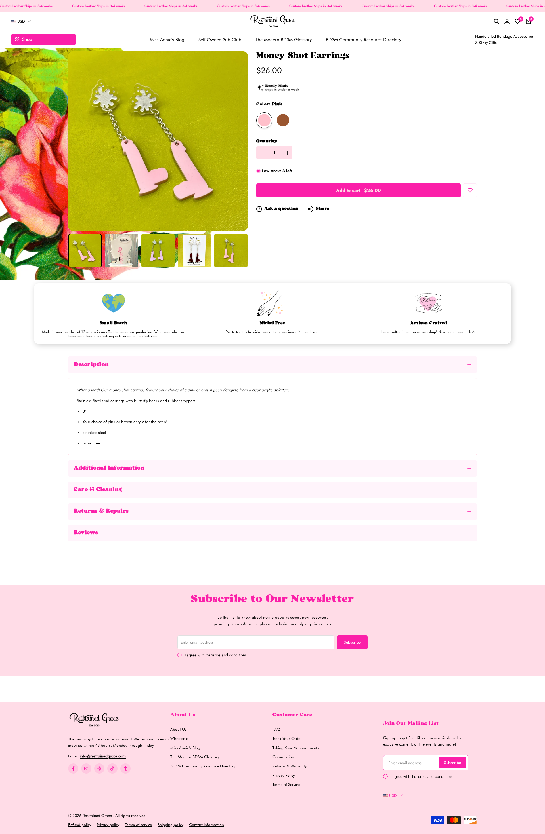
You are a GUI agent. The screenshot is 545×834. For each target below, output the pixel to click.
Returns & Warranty (289, 766)
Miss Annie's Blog (185, 748)
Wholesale (179, 738)
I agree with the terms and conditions (216, 655)
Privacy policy (108, 824)
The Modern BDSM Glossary (194, 757)
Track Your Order (287, 738)
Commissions (284, 757)
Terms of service (138, 824)
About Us (178, 729)
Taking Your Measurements (295, 748)
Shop (27, 39)
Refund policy (79, 824)
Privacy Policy (283, 775)
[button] (470, 190)
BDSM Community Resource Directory (202, 766)
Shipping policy (170, 824)
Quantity (266, 141)
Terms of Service (286, 784)
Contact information (206, 824)
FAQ (276, 729)
